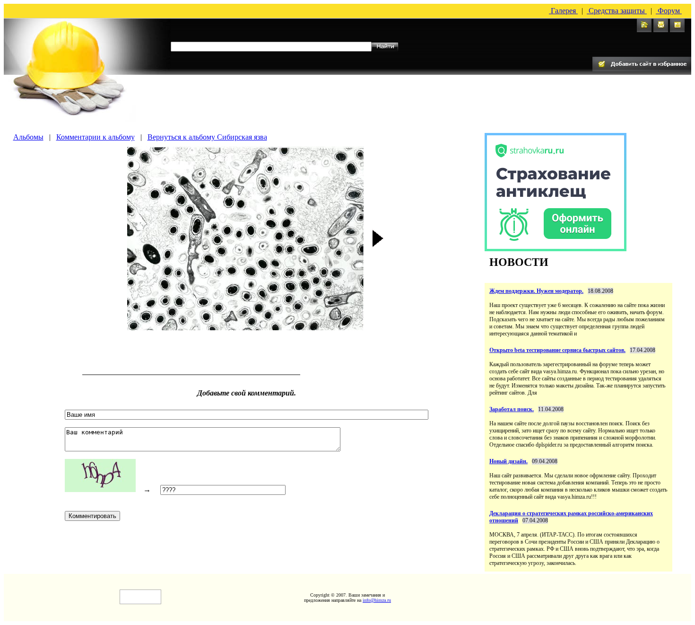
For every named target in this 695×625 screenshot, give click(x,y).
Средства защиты (617, 11)
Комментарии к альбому (95, 137)
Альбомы (28, 137)
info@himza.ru (377, 600)
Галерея (563, 11)
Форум (669, 11)
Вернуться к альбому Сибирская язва (207, 137)
